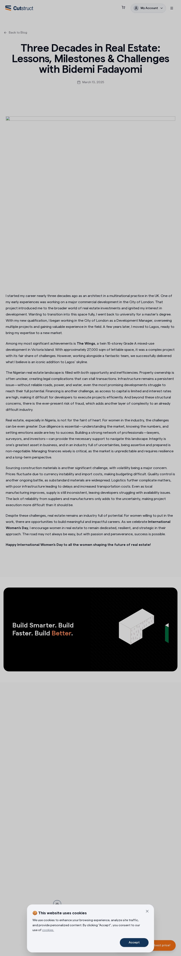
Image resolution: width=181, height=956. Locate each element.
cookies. (48, 930)
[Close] (147, 911)
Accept (134, 942)
